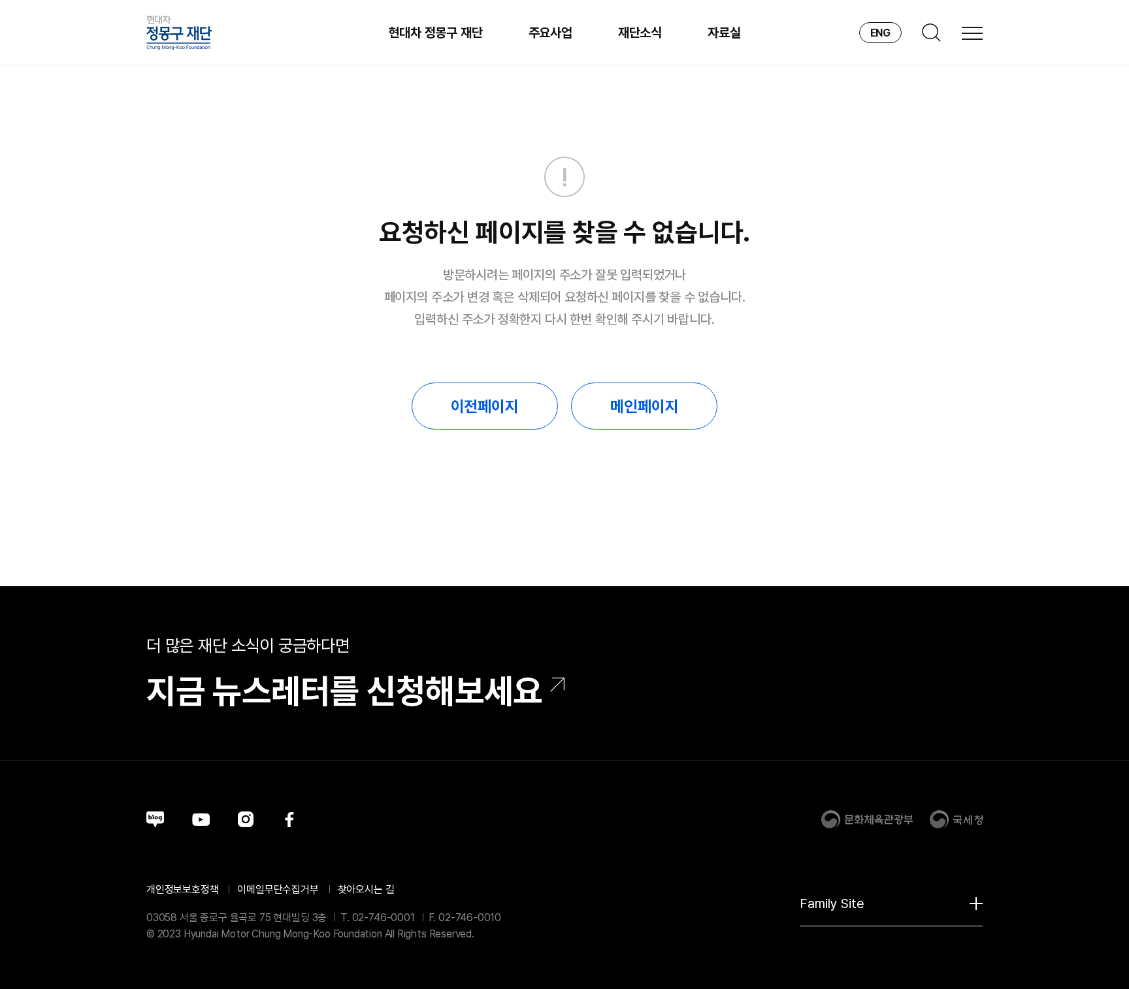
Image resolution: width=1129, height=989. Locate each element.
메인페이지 (644, 406)
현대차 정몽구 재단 (435, 32)
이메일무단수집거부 (277, 889)
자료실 (724, 32)
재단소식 (640, 32)
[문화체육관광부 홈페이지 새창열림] (867, 819)
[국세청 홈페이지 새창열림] (956, 819)
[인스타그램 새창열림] (246, 819)
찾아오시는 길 (366, 889)
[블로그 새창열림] (155, 819)
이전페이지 (485, 406)
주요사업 (550, 32)
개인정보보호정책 (182, 889)
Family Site (832, 903)
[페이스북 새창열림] (289, 819)
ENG (880, 33)
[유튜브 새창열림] (201, 819)
